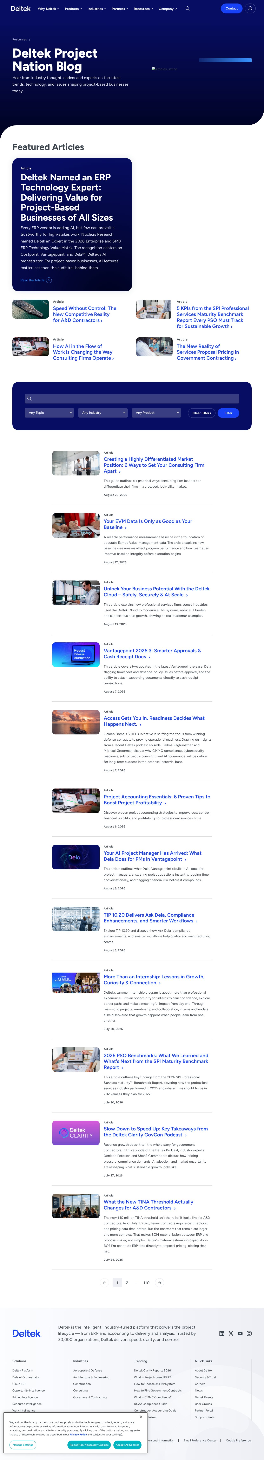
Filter (228, 413)
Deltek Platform (22, 1370)
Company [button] (168, 10)
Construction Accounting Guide (155, 1410)
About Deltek (203, 1370)
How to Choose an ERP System (154, 1384)
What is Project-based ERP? (152, 1377)
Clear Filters (202, 413)
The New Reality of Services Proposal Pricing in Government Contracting (208, 352)
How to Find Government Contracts (158, 1390)
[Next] (159, 1282)
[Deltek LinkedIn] (221, 1333)
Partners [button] (120, 10)
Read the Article (33, 280)
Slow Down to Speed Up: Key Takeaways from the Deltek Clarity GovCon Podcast (156, 1131)
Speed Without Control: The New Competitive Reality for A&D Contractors (84, 314)
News (199, 1390)
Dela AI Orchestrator (26, 1377)
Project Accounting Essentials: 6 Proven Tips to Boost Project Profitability (157, 799)
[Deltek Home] (21, 8)
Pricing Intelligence (25, 1397)
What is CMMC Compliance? (153, 1397)
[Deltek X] (231, 1333)
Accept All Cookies (127, 1444)
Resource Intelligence (27, 1404)
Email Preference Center (200, 1440)
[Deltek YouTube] (240, 1333)
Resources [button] (143, 10)
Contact (232, 8)
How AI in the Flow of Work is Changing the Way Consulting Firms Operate (82, 352)
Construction (82, 1384)
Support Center (205, 1417)
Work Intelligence (23, 1410)
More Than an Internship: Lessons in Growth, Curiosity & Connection (154, 979)
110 (147, 1283)
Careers (200, 1384)
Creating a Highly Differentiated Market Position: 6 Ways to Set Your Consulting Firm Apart (154, 465)
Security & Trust (205, 1377)
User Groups (203, 1404)
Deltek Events (204, 1397)
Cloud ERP (19, 1384)
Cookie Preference (238, 1440)
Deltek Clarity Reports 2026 (152, 1370)
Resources (19, 39)
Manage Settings (23, 1444)
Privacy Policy (78, 1434)
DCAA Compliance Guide (150, 1404)
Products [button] (73, 10)
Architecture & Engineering (91, 1377)
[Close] (141, 1416)
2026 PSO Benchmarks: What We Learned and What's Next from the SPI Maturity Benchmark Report (156, 1061)
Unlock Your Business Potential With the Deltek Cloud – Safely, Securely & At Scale (157, 591)
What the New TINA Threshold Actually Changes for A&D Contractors (148, 1205)
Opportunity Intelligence (28, 1390)
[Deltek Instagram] (249, 1333)
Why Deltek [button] (48, 10)
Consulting (80, 1390)
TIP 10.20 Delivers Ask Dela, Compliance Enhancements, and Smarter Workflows (149, 918)
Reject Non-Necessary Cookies (89, 1444)
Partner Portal (204, 1410)
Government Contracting (90, 1397)
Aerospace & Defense (87, 1370)
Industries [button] (97, 10)
